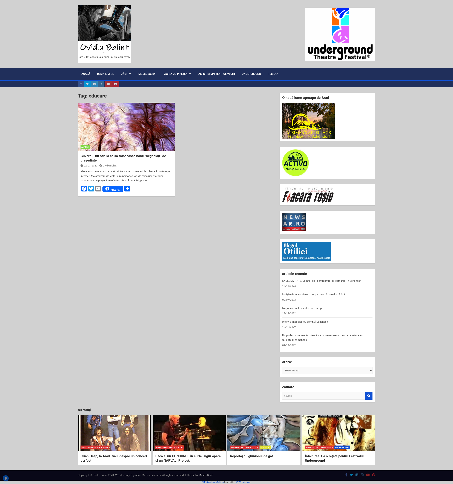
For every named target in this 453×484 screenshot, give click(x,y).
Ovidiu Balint (110, 165)
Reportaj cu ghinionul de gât (251, 456)
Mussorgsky (147, 74)
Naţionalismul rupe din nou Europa (302, 308)
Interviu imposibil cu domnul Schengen (305, 321)
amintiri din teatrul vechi (94, 447)
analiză (85, 147)
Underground (251, 74)
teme (271, 74)
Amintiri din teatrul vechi (216, 74)
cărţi (124, 74)
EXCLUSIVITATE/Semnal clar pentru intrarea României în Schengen (321, 280)
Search (368, 396)
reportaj (265, 447)
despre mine (105, 74)
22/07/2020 (90, 165)
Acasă (85, 74)
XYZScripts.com (243, 482)
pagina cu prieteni (175, 74)
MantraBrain (206, 475)
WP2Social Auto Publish (213, 482)
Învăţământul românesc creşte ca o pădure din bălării (313, 294)
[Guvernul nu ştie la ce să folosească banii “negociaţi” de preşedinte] (126, 127)
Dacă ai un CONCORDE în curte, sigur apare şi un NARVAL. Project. (188, 458)
